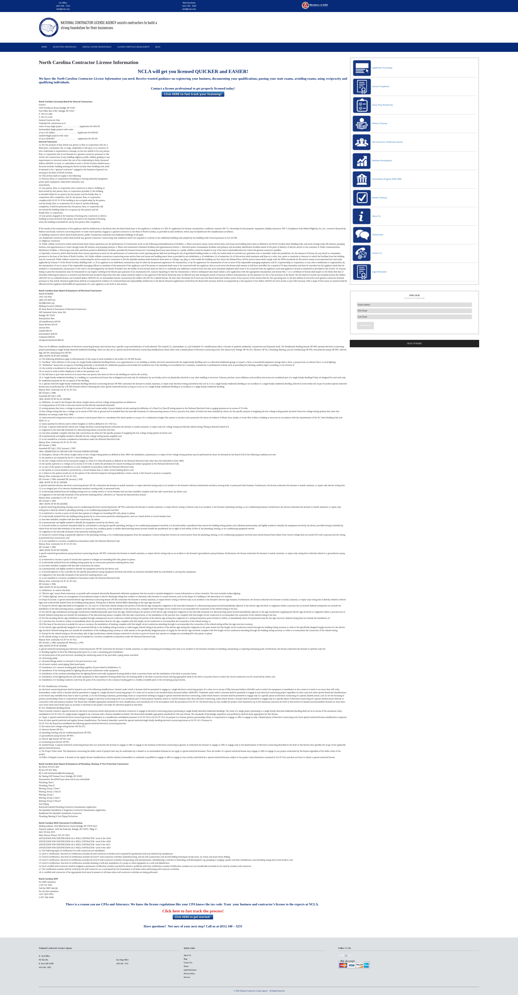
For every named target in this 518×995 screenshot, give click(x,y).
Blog (185, 959)
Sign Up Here (414, 343)
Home (186, 966)
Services (187, 977)
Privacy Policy (189, 973)
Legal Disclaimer (190, 970)
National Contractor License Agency (49, 23)
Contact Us (188, 963)
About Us (187, 955)
